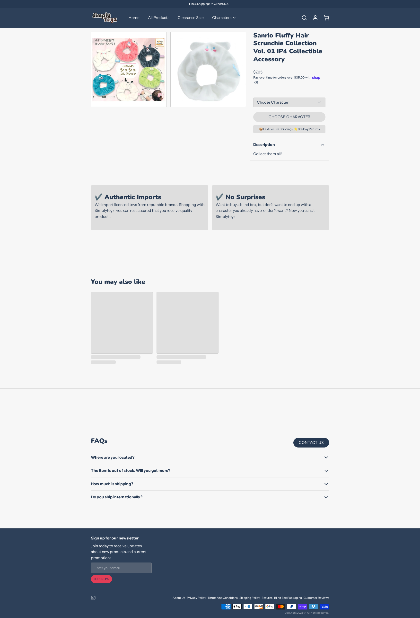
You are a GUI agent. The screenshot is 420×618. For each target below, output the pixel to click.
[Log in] (313, 18)
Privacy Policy (196, 598)
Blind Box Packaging (288, 598)
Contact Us (311, 442)
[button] (289, 117)
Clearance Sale (191, 17)
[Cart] (324, 18)
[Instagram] (93, 597)
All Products (158, 17)
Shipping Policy (249, 598)
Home (134, 17)
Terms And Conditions (223, 598)
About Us (179, 598)
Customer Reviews (316, 598)
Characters (221, 17)
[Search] (302, 18)
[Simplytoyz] (105, 17)
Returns (267, 598)
